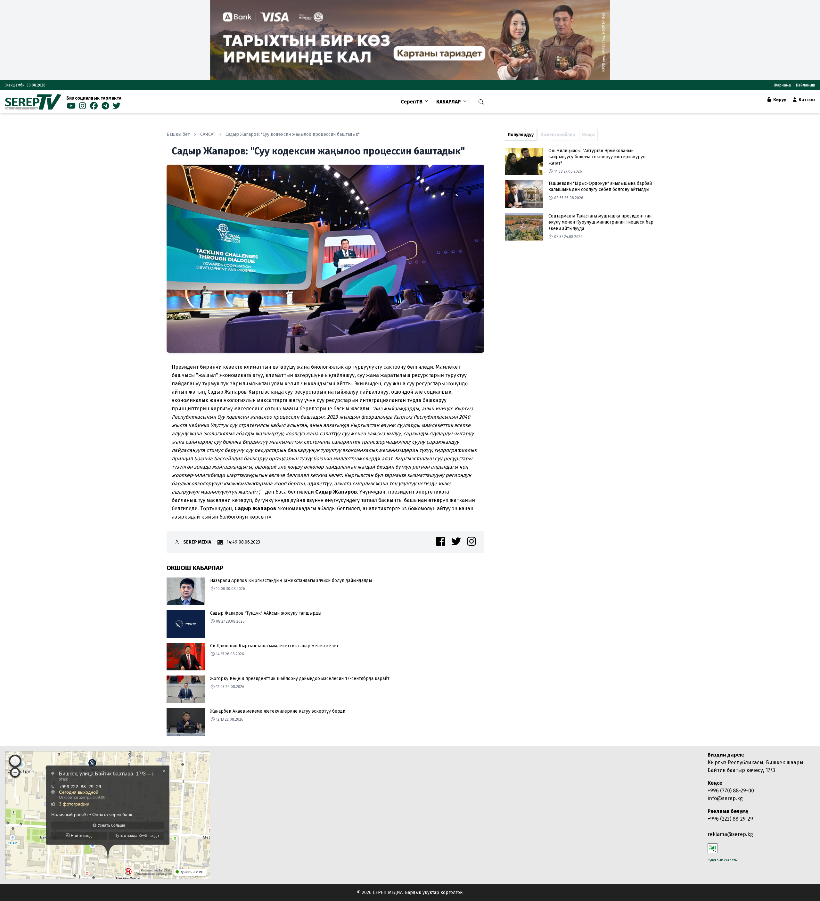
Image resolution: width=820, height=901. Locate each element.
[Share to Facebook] (441, 541)
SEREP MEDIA (197, 542)
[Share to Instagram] (471, 541)
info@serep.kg (725, 798)
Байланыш (805, 85)
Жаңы (588, 134)
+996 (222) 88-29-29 (730, 819)
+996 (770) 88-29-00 (731, 791)
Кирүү (779, 99)
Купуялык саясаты (723, 860)
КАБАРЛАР (448, 102)
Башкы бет (178, 134)
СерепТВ (411, 102)
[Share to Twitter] (456, 541)
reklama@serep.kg (730, 834)
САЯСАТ (207, 134)
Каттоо (806, 99)
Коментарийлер (557, 134)
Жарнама (782, 85)
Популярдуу (521, 134)
